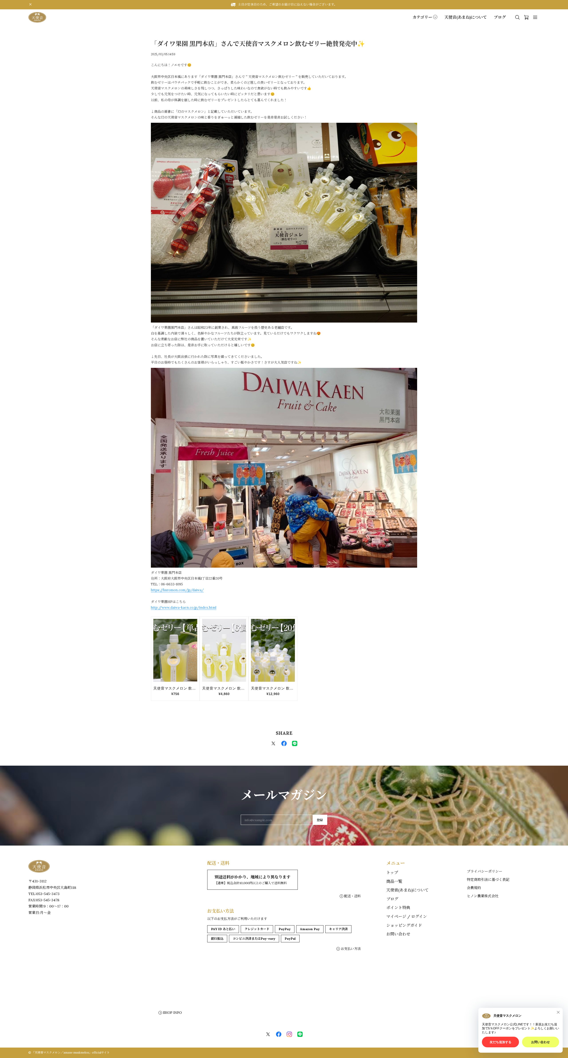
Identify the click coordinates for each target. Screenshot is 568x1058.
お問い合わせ (398, 934)
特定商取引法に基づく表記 (488, 879)
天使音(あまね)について (465, 17)
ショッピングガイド (404, 925)
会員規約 (474, 888)
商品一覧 (394, 881)
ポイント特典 (398, 907)
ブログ (500, 17)
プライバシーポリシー (484, 871)
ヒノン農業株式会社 (483, 896)
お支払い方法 (351, 949)
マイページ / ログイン (406, 916)
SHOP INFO (172, 1012)
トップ (392, 872)
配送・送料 (352, 896)
